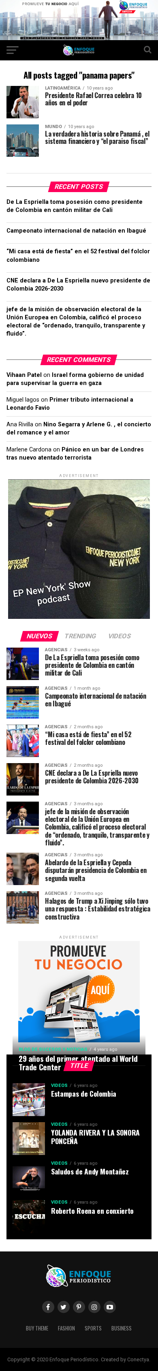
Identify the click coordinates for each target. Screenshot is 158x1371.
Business (121, 1328)
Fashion (66, 1328)
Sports (93, 1328)
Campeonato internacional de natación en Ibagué (76, 230)
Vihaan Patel (24, 375)
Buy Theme (37, 1328)
